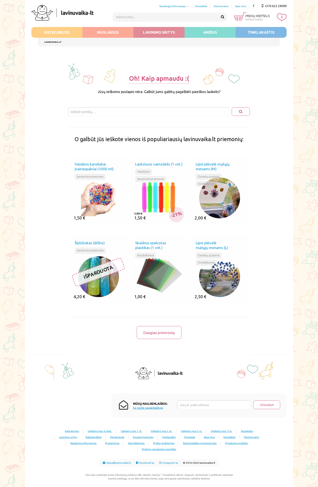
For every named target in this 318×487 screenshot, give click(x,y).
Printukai (189, 437)
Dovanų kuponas (143, 437)
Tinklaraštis (261, 32)
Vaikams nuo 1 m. (131, 431)
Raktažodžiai (93, 437)
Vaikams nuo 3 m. (191, 431)
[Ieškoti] (222, 17)
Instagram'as (170, 462)
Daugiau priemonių (159, 333)
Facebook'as (146, 462)
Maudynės (143, 171)
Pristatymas (112, 443)
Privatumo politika (236, 443)
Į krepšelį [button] (113, 221)
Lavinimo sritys (159, 32)
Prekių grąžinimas (163, 443)
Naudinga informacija (172, 6)
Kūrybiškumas (206, 183)
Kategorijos (57, 32)
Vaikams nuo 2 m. (161, 431)
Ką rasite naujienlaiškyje (148, 408)
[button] (83, 221)
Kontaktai (201, 6)
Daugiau (113, 299)
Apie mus (240, 6)
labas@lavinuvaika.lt (118, 462)
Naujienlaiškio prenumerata (200, 443)
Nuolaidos (108, 32)
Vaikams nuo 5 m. (221, 431)
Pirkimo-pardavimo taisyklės (159, 449)
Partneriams (221, 6)
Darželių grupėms (208, 176)
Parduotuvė (117, 437)
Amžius (210, 32)
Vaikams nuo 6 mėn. (100, 431)
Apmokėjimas (136, 443)
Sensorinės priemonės (90, 176)
